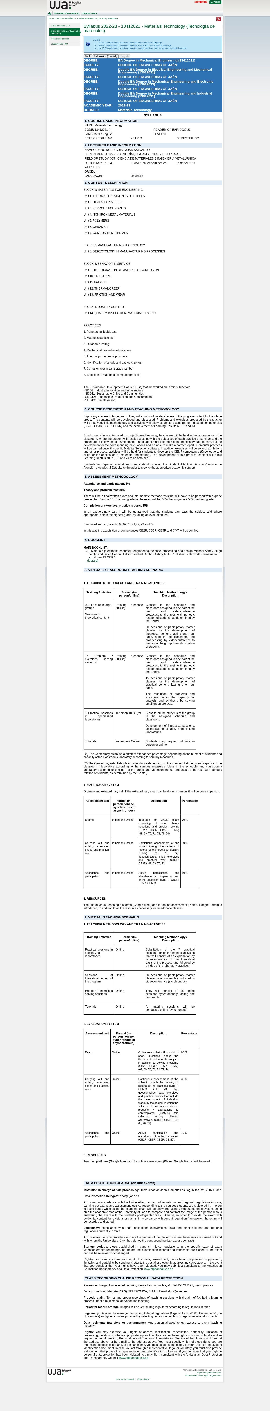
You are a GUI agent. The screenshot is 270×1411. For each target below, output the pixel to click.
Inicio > (52, 18)
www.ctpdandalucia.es (158, 1269)
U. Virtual (215, 2)
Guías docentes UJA (60, 26)
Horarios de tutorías (60, 39)
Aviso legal (203, 1375)
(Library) (92, 560)
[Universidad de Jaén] (135, 5)
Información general (66, 13)
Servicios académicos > (67, 18)
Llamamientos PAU (59, 44)
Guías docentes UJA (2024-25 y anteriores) (65, 32)
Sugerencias (215, 1375)
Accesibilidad (191, 1375)
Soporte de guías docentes (209, 1373)
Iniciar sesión (200, 2)
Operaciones (89, 13)
